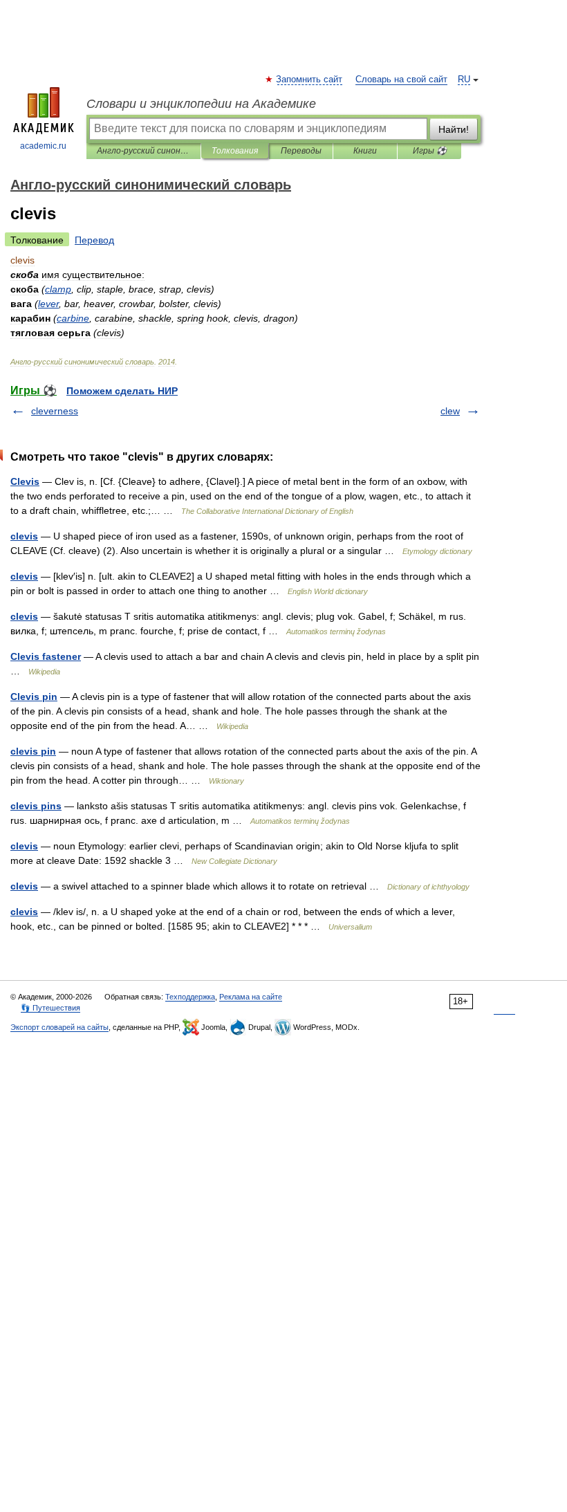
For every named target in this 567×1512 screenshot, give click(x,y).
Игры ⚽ (430, 151)
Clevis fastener (45, 656)
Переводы (301, 151)
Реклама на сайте (250, 997)
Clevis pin (33, 696)
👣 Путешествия (50, 1008)
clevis (24, 536)
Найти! (453, 129)
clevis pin (33, 751)
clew (450, 410)
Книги (365, 151)
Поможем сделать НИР (122, 390)
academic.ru (43, 146)
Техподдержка (190, 997)
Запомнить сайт (309, 79)
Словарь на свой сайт (401, 79)
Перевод (94, 240)
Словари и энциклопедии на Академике (201, 104)
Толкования (235, 151)
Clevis (24, 481)
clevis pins (36, 805)
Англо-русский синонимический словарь (143, 151)
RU (464, 79)
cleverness (54, 410)
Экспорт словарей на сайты (59, 1027)
